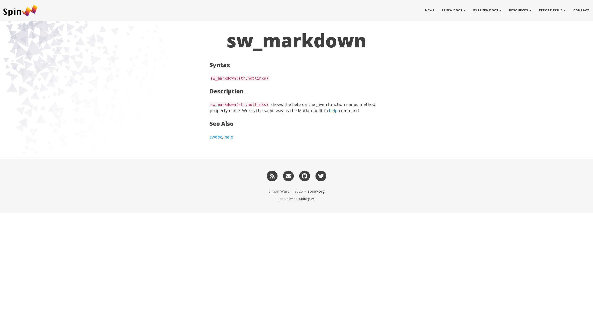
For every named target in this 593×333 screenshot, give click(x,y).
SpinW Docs (452, 10)
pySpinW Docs (485, 10)
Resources (518, 10)
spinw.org (316, 191)
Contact (581, 10)
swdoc (216, 137)
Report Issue (550, 10)
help (333, 110)
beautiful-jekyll (304, 199)
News (430, 10)
